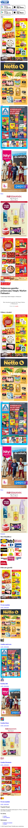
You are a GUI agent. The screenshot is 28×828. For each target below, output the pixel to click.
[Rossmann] (14, 236)
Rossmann (3, 237)
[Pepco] (14, 192)
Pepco (2, 193)
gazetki (16, 306)
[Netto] (14, 104)
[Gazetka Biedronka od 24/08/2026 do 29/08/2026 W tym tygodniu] (11, 598)
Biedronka (14, 9)
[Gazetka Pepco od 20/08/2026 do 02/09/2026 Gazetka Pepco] (11, 716)
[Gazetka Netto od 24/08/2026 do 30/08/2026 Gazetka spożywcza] (11, 637)
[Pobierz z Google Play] (7, 8)
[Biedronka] (14, 60)
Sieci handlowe (6, 817)
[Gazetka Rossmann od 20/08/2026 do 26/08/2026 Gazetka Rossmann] (11, 756)
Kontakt (8, 4)
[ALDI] (14, 148)
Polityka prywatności (7, 822)
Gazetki (2, 4)
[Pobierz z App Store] (19, 8)
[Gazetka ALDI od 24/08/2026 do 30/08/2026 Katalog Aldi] (11, 677)
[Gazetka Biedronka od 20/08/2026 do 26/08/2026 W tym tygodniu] (11, 795)
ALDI (2, 149)
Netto (2, 105)
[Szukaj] (2, 17)
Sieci (5, 4)
